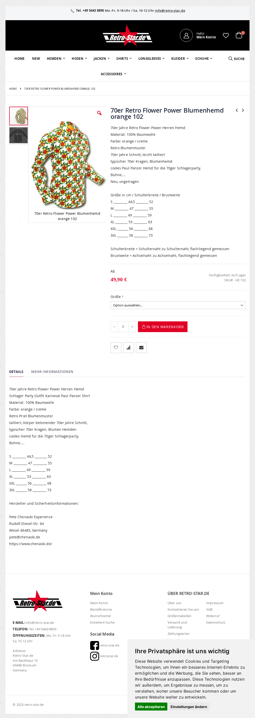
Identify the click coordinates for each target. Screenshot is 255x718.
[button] (226, 35)
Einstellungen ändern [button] (189, 707)
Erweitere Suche (102, 622)
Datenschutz (215, 622)
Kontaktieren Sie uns (183, 609)
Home (13, 88)
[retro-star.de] (127, 35)
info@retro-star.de (170, 10)
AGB (209, 609)
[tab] (20, 372)
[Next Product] (243, 110)
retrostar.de (108, 656)
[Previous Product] (237, 110)
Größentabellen (179, 616)
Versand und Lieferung (177, 624)
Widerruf (213, 616)
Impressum (215, 603)
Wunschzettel (100, 616)
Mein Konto (99, 603)
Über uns (175, 603)
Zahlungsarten (179, 633)
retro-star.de (109, 645)
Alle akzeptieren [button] (151, 707)
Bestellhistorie (101, 609)
